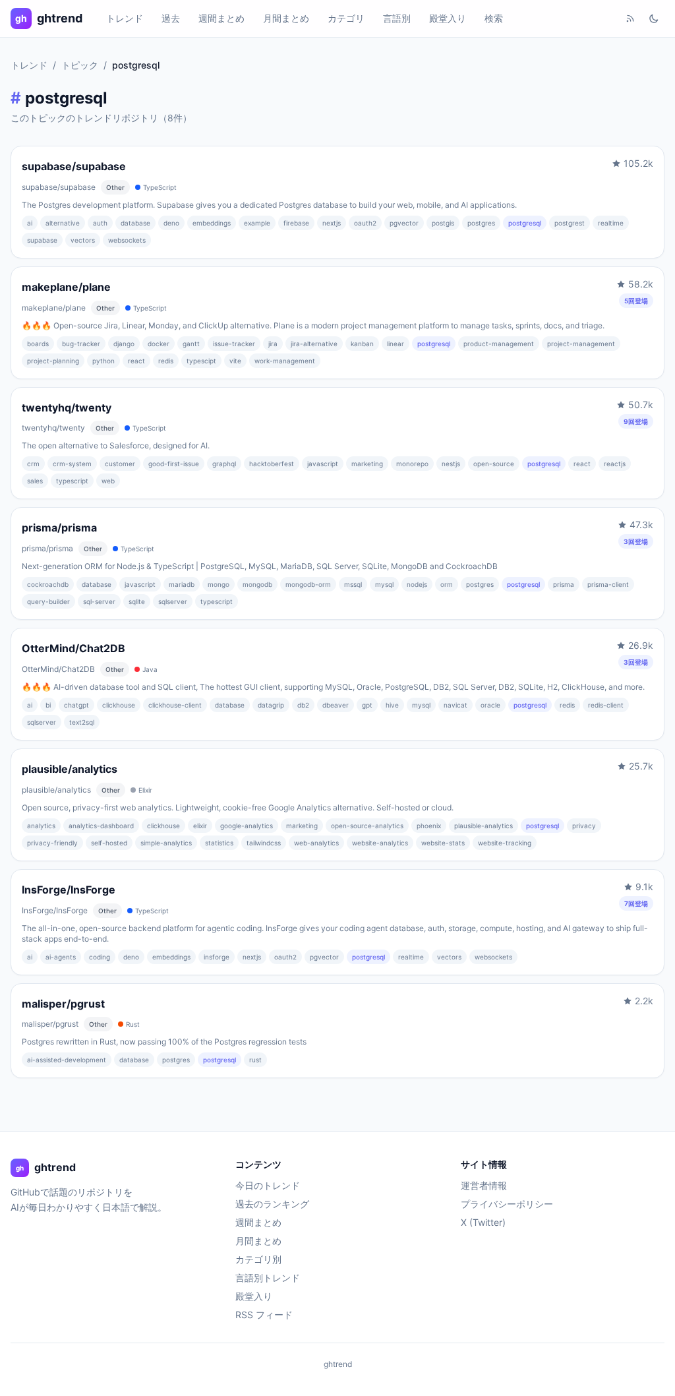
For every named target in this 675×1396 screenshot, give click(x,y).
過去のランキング (272, 1203)
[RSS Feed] (630, 18)
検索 (493, 18)
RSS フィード (264, 1314)
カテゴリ (346, 18)
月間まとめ (286, 18)
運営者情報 (484, 1185)
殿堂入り (447, 18)
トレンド (124, 18)
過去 (170, 18)
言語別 (397, 18)
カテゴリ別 (258, 1259)
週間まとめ (221, 18)
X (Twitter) (483, 1222)
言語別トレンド (267, 1277)
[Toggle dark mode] (653, 18)
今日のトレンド (267, 1185)
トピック (79, 65)
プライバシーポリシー (507, 1203)
